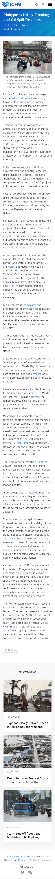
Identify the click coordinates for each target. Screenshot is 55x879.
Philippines (10, 650)
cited (11, 285)
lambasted (30, 305)
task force (22, 442)
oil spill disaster (21, 98)
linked (31, 389)
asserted (33, 492)
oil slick (39, 462)
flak (12, 630)
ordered (35, 396)
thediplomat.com (13, 29)
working (12, 266)
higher (18, 201)
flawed (12, 538)
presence (36, 373)
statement (23, 247)
